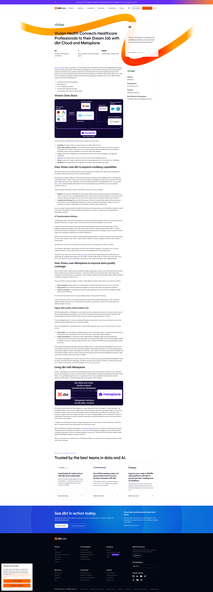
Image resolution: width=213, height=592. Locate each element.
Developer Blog (84, 557)
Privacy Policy (83, 589)
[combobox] (145, 566)
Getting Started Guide (86, 552)
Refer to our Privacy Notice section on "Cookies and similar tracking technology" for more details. (16, 575)
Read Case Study (63, 496)
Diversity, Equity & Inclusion (113, 552)
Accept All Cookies (17, 581)
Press (107, 557)
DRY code (57, 184)
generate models (87, 428)
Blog (56, 580)
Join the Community (86, 573)
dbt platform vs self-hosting (62, 554)
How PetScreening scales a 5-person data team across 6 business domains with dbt (106, 476)
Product (71, 8)
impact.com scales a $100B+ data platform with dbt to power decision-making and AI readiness (141, 477)
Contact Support (110, 573)
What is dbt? (58, 552)
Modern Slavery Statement (97, 589)
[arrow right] (157, 2)
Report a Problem (110, 589)
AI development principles (140, 589)
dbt (55, 550)
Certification (58, 578)
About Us (108, 550)
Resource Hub (58, 573)
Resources (101, 8)
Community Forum (85, 580)
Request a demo (61, 526)
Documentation (85, 550)
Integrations (58, 559)
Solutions (80, 8)
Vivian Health (60, 68)
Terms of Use (128, 589)
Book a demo (147, 8)
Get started (136, 8)
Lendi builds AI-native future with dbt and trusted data (70, 474)
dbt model (84, 254)
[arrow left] (55, 2)
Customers (90, 8)
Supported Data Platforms (87, 554)
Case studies (58, 557)
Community (111, 8)
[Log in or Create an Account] (155, 8)
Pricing (122, 8)
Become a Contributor (86, 575)
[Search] (128, 8)
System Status (110, 580)
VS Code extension (85, 559)
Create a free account (77, 526)
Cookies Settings (154, 589)
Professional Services (111, 575)
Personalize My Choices (17, 585)
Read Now (137, 555)
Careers (108, 554)
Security (120, 589)
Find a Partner (110, 578)
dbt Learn (57, 575)
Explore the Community (131, 525)
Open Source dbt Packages (87, 578)
